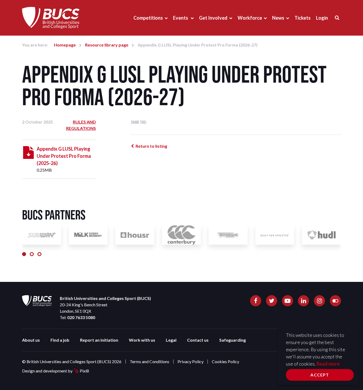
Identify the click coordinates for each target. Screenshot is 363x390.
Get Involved (213, 18)
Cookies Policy (225, 361)
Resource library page (106, 44)
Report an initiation (99, 339)
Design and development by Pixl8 (55, 370)
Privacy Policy (191, 361)
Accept (319, 374)
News (278, 18)
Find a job (59, 339)
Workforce (250, 18)
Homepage (65, 44)
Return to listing (151, 146)
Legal (171, 339)
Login (322, 18)
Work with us (142, 339)
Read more (328, 364)
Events (181, 18)
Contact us (198, 339)
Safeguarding (232, 339)
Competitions (148, 18)
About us (31, 339)
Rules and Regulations (81, 125)
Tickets (302, 18)
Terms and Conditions (149, 361)
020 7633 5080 (81, 317)
